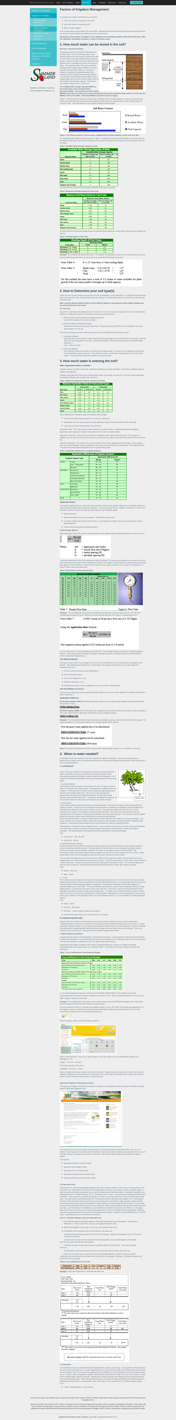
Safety (78, 2)
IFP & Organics (68, 2)
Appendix (37, 39)
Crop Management (39, 43)
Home (58, 2)
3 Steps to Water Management (40, 21)
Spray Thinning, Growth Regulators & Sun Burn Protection (41, 56)
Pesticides (102, 2)
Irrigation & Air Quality (40, 15)
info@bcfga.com (49, 90)
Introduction (38, 25)
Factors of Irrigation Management (40, 29)
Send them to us (111, 1417)
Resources (111, 2)
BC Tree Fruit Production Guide (42, 2)
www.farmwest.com (105, 945)
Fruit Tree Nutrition (38, 48)
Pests (94, 2)
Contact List (38, 36)
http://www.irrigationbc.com (76, 1088)
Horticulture (86, 2)
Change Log (122, 2)
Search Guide (137, 3)
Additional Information (41, 33)
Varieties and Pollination (41, 10)
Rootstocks (36, 63)
